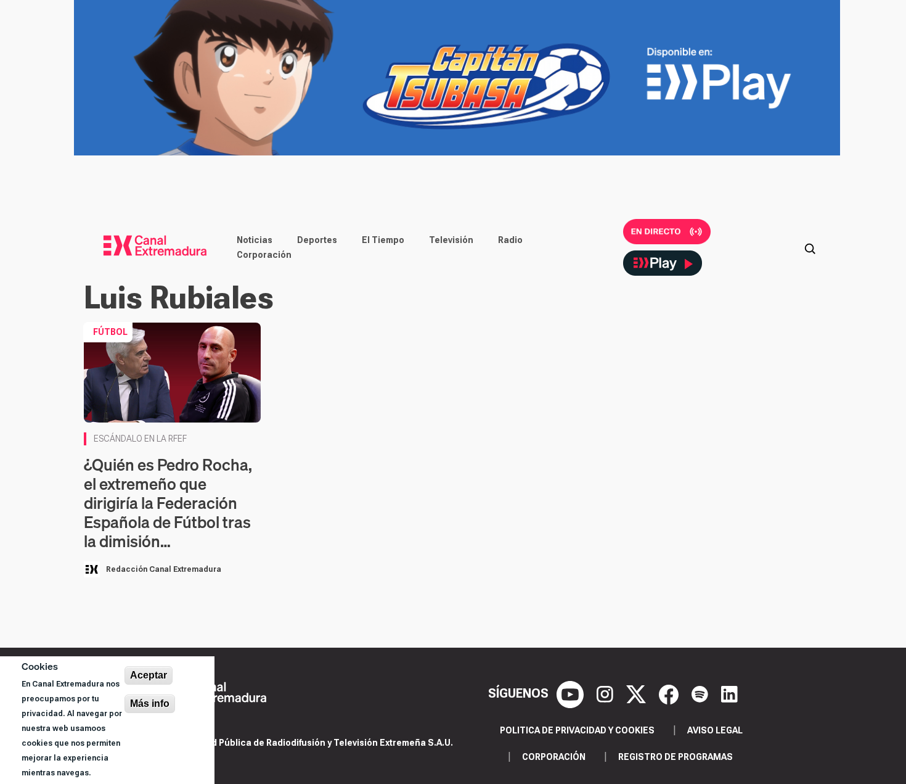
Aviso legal (715, 730)
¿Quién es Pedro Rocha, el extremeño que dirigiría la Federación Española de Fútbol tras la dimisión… (168, 503)
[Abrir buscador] (810, 247)
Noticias (254, 240)
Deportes (317, 240)
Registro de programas (675, 757)
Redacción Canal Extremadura (163, 569)
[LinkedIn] (729, 693)
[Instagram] (606, 693)
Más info (149, 703)
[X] (637, 693)
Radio (510, 240)
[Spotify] (701, 693)
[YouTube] (572, 693)
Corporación (264, 255)
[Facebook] (670, 693)
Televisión (451, 240)
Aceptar (148, 675)
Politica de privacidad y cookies (577, 730)
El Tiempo (383, 240)
